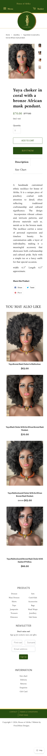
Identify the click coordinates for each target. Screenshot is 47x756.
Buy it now (28, 151)
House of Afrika (24, 722)
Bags (33, 605)
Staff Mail (23, 715)
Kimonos (14, 617)
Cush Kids (33, 598)
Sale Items (33, 617)
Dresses (14, 594)
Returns (23, 684)
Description (21, 162)
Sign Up (23, 657)
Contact (13, 711)
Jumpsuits (14, 609)
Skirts (14, 601)
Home (8, 35)
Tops (14, 605)
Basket (40, 9)
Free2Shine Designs (21, 726)
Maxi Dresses (14, 598)
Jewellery (17, 35)
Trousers (14, 613)
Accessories (32, 601)
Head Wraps (33, 609)
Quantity (17, 126)
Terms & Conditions (29, 711)
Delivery (23, 680)
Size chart (23, 676)
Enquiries (23, 688)
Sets (32, 594)
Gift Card (23, 691)
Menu (10, 9)
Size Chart (20, 170)
